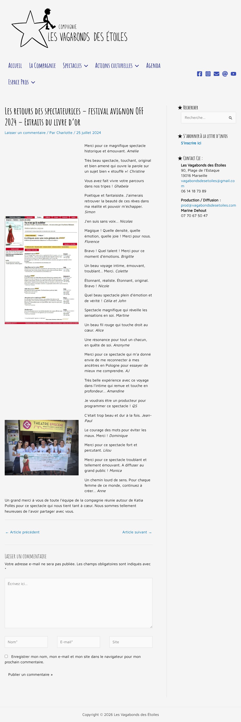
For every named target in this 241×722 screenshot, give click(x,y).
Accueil (15, 65)
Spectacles (72, 65)
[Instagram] (208, 74)
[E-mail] (225, 74)
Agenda (153, 65)
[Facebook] (199, 74)
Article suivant (137, 532)
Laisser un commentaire (25, 132)
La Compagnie (42, 65)
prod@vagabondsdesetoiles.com (208, 205)
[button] (85, 65)
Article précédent (22, 532)
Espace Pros (18, 82)
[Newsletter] (216, 74)
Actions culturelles (114, 65)
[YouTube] (233, 74)
